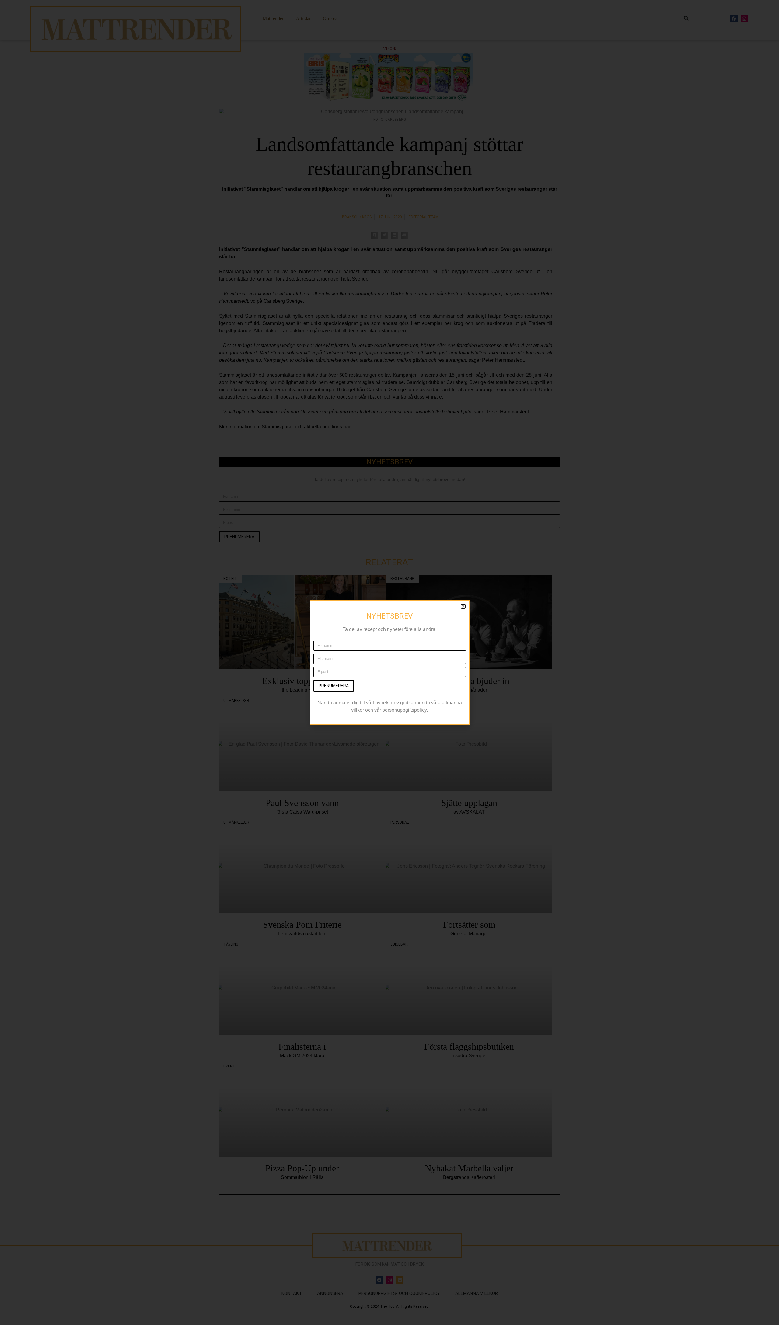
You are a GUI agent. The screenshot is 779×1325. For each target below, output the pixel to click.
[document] (389, 662)
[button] (463, 606)
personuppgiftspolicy (404, 710)
